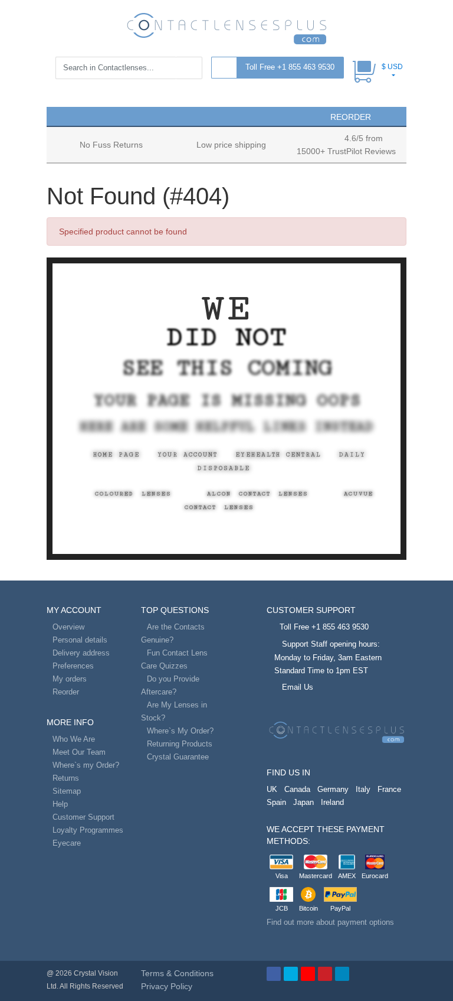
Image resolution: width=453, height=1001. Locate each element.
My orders (69, 678)
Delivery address (81, 652)
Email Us (297, 687)
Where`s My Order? (180, 730)
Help (60, 804)
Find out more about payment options (330, 922)
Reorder (65, 691)
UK (272, 789)
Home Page (116, 454)
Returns (65, 778)
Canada (297, 789)
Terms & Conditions (177, 973)
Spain (276, 802)
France (389, 789)
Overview (68, 626)
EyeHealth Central (278, 454)
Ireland (332, 802)
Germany (333, 789)
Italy (363, 789)
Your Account (187, 454)
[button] (60, 115)
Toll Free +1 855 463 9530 (289, 67)
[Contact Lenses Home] (226, 27)
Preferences (73, 665)
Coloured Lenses (133, 493)
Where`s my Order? (85, 765)
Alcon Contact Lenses (257, 493)
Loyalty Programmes (87, 830)
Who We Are (73, 739)
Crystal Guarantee (178, 756)
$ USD (392, 67)
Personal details (79, 639)
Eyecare (66, 843)
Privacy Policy (166, 986)
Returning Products (179, 743)
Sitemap (66, 791)
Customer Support (83, 817)
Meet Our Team (79, 752)
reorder (349, 117)
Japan (303, 802)
